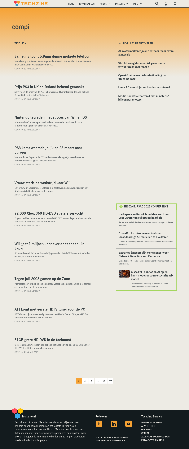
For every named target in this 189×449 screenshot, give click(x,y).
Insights (120, 3)
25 (104, 380)
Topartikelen (86, 3)
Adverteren (148, 425)
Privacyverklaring (152, 440)
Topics (103, 3)
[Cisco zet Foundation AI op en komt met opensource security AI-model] (124, 279)
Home (71, 3)
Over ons (146, 429)
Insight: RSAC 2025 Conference (146, 206)
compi (17, 68)
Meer (136, 3)
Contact (146, 433)
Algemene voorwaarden (155, 436)
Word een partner (151, 422)
